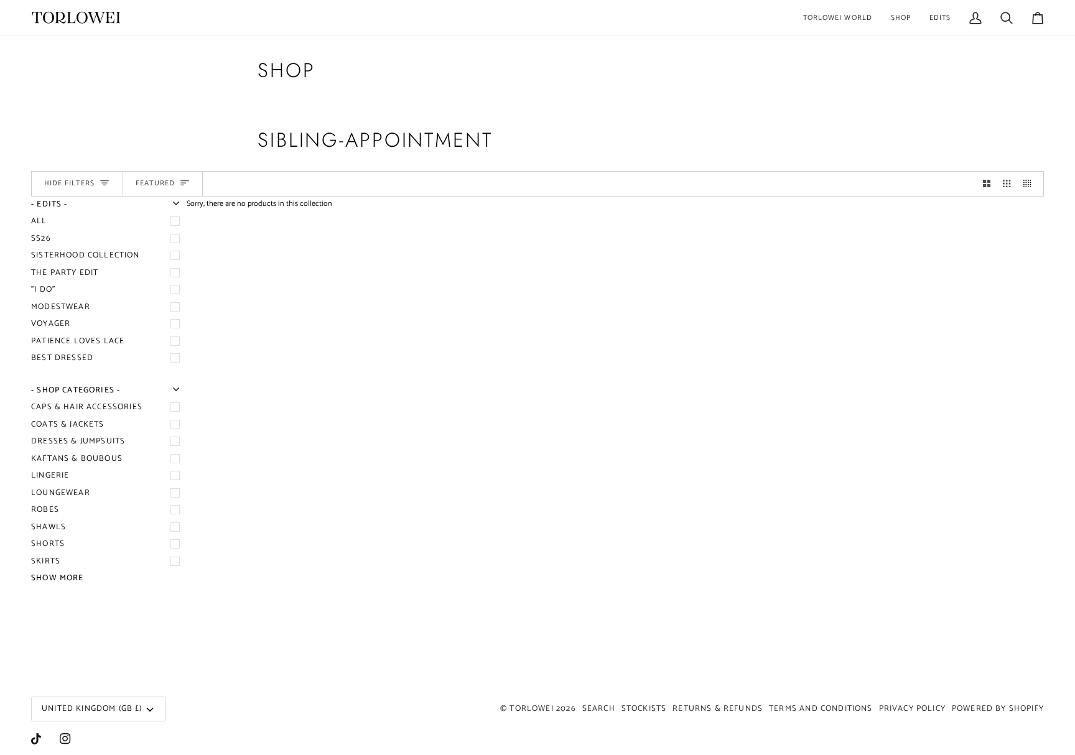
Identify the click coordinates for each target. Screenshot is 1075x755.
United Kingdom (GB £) (92, 708)
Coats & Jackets (68, 424)
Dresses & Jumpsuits (78, 441)
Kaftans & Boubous (77, 458)
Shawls (48, 527)
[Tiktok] (36, 738)
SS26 (41, 238)
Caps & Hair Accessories (86, 407)
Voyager (50, 323)
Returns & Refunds (717, 708)
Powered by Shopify (998, 708)
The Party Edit (64, 272)
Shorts (48, 543)
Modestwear (60, 306)
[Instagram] (65, 738)
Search (598, 708)
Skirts (45, 561)
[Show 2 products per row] (987, 184)
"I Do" (43, 289)
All (39, 221)
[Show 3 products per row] (1007, 184)
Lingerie (50, 475)
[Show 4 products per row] (1030, 184)
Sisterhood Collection (85, 255)
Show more (57, 578)
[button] (838, 17)
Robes (45, 509)
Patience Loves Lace (77, 341)
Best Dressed (62, 357)
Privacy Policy (912, 708)
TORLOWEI (531, 708)
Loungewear (60, 492)
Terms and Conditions (820, 708)
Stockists (644, 708)
